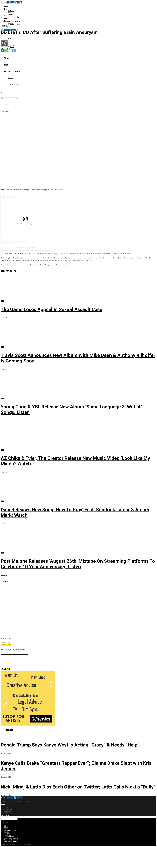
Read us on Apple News (11, 841)
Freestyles (11, 12)
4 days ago (4, 523)
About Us (7, 833)
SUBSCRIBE (6, 645)
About (6, 807)
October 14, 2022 (6, 795)
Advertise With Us (9, 836)
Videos (6, 827)
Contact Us (7, 811)
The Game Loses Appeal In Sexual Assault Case (51, 309)
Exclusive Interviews (14, 24)
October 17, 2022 (6, 753)
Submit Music (8, 812)
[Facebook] (2, 50)
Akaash (12, 47)
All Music (11, 11)
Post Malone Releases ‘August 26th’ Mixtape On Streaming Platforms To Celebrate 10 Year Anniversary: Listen (78, 563)
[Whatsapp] (6, 50)
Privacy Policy (8, 809)
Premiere (10, 23)
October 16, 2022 (6, 777)
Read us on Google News (11, 840)
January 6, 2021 (5, 48)
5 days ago (4, 575)
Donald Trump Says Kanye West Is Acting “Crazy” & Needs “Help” (70, 745)
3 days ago (4, 369)
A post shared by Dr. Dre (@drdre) (25, 247)
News (2, 25)
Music (6, 9)
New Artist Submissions (11, 838)
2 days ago (4, 317)
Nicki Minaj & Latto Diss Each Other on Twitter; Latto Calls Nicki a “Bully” (78, 787)
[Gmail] (10, 50)
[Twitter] (14, 50)
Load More (4, 581)
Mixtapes (10, 14)
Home (6, 6)
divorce (56, 253)
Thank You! (6, 669)
